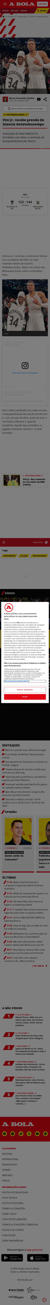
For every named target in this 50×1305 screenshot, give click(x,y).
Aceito (25, 697)
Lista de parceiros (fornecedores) (16, 681)
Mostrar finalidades (25, 690)
